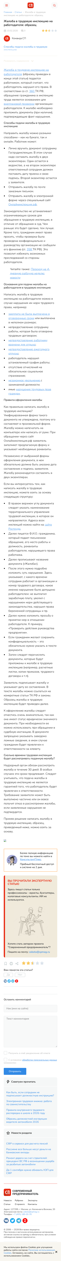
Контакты (32, 1204)
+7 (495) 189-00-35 (22, 1214)
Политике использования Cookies (29, 1251)
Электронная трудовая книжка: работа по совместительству (29, 1103)
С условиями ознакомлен (30, 1061)
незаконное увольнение (24, 380)
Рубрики (19, 1200)
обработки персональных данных (39, 1059)
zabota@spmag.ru (39, 952)
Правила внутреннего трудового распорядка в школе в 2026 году (25, 1111)
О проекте (20, 1204)
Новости (8, 1200)
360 (32, 91)
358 (30, 249)
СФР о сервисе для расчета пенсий (27, 1143)
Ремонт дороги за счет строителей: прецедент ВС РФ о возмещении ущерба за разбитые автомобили (30, 1161)
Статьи (7, 1204)
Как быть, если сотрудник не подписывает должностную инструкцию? (30, 1094)
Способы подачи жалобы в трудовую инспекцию (25, 48)
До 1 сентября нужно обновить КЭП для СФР (29, 1171)
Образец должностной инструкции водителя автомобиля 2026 (26, 1120)
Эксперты (32, 1200)
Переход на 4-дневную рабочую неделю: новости (30, 273)
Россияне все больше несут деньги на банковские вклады (28, 1151)
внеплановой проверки (19, 104)
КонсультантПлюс (30, 859)
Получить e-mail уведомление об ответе (29, 1053)
